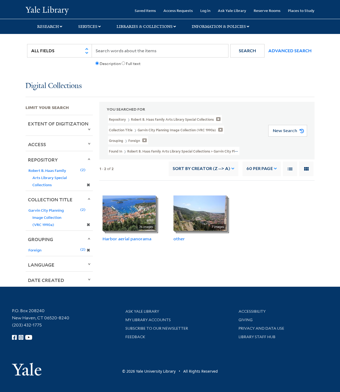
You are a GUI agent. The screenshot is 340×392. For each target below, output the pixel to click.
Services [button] (87, 26)
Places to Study (301, 10)
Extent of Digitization (58, 123)
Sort (201, 168)
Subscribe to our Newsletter (156, 328)
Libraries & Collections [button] (145, 26)
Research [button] (48, 26)
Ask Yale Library (232, 10)
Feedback (135, 337)
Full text (133, 64)
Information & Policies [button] (219, 26)
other (179, 238)
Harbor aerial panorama (127, 238)
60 (259, 168)
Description (110, 64)
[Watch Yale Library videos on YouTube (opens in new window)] (28, 337)
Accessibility (252, 311)
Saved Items (145, 10)
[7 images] (200, 213)
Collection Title (50, 199)
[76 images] (129, 213)
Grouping (40, 239)
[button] (247, 51)
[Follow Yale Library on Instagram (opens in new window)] (21, 337)
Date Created (46, 280)
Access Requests (178, 10)
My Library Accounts (148, 320)
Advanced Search (290, 50)
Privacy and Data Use (261, 328)
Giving (246, 320)
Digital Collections (54, 86)
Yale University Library (47, 10)
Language (41, 265)
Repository (43, 159)
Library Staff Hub (257, 337)
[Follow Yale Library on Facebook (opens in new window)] (14, 337)
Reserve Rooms (267, 10)
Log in (205, 10)
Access (37, 144)
